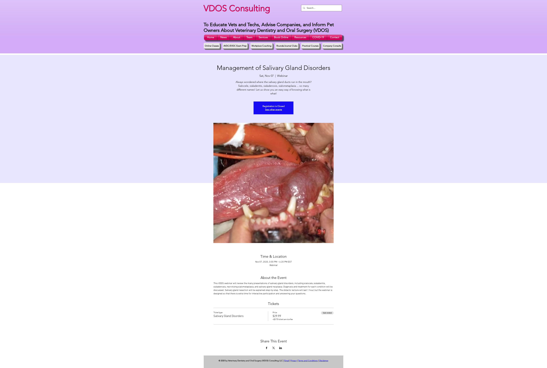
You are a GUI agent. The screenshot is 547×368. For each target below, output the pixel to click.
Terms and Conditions (308, 360)
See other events (273, 109)
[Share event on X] (273, 348)
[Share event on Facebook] (266, 348)
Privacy (294, 360)
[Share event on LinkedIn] (280, 348)
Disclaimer (323, 360)
